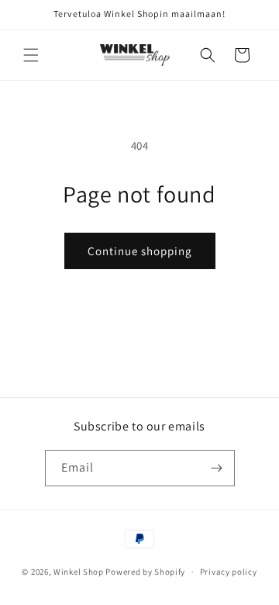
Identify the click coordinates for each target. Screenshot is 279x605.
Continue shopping (140, 251)
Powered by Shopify (145, 571)
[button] (31, 55)
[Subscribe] (217, 468)
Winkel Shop (78, 571)
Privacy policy (228, 571)
